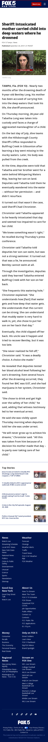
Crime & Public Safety (8, 562)
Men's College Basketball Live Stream (28, 685)
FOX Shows (26, 600)
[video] (40, 474)
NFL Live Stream (28, 664)
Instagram (17, 714)
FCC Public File (28, 620)
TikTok (22, 714)
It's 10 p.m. (26, 626)
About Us (27, 587)
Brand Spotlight (28, 648)
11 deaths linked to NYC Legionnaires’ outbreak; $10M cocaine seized (16, 484)
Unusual (5, 569)
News (15, 42)
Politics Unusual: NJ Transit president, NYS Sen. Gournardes (16, 517)
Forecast (25, 541)
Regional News (7, 659)
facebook (12, 714)
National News (8, 555)
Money (5, 632)
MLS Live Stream (29, 701)
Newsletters (7, 578)
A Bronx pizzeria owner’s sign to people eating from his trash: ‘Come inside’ (16, 496)
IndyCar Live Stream (30, 680)
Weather (27, 537)
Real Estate (6, 651)
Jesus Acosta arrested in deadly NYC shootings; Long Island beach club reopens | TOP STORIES (16, 474)
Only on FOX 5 (29, 632)
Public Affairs (27, 611)
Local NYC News (8, 547)
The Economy (7, 645)
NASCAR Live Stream (27, 676)
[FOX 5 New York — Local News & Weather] (9, 4)
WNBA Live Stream (29, 698)
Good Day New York (7, 589)
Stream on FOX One (28, 659)
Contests (25, 617)
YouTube (26, 714)
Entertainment (7, 566)
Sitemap (5, 581)
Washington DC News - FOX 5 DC (9, 675)
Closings (25, 544)
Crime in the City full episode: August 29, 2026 (16, 506)
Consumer (6, 636)
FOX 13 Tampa (7, 42)
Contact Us (26, 614)
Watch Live (36, 4)
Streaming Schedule (10, 544)
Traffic (24, 550)
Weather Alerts (28, 547)
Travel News (27, 553)
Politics (5, 558)
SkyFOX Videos (28, 645)
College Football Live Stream (28, 668)
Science (5, 572)
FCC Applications (28, 623)
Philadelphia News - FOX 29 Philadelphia (10, 670)
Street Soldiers (28, 636)
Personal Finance (9, 648)
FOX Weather (27, 561)
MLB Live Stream (29, 672)
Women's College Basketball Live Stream (29, 693)
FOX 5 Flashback (28, 642)
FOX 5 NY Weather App (29, 557)
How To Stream (28, 591)
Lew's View (26, 639)
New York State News (8, 551)
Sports (4, 575)
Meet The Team (28, 594)
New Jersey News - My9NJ (9, 665)
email (36, 714)
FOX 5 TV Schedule (29, 597)
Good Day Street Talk (8, 595)
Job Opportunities (29, 608)
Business (5, 642)
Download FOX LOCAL (28, 604)
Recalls (5, 639)
